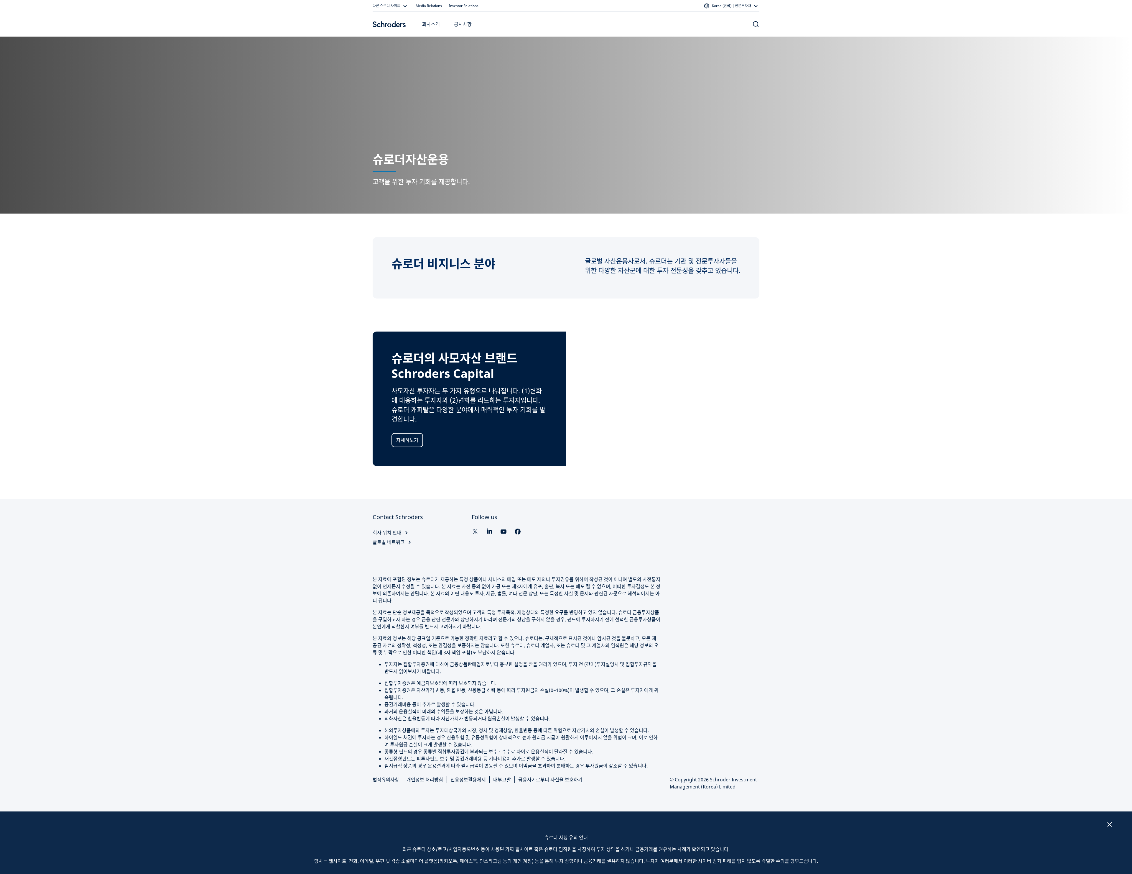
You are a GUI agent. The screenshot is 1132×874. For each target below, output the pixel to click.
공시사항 (463, 24)
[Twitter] (475, 531)
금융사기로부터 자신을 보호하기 (550, 779)
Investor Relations (463, 6)
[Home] (389, 24)
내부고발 (502, 779)
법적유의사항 (386, 779)
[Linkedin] (489, 531)
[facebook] (517, 531)
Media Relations (429, 6)
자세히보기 (407, 440)
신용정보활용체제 (468, 779)
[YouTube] (503, 531)
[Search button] (755, 24)
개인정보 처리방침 (425, 779)
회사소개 (431, 24)
